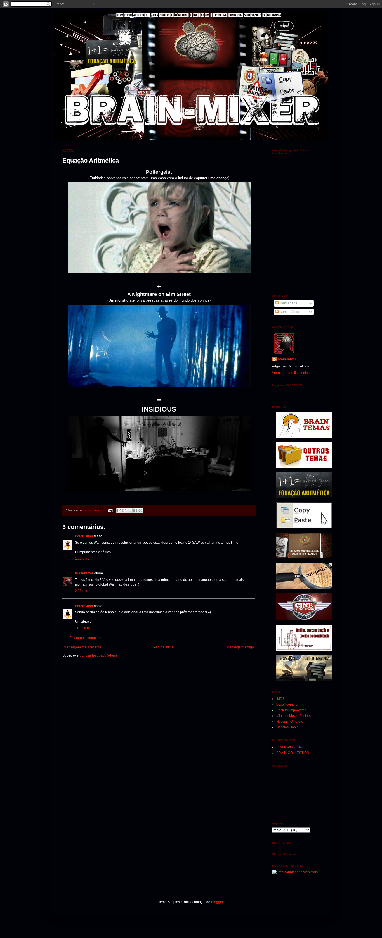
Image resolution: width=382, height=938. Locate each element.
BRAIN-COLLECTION (292, 753)
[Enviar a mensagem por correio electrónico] (110, 510)
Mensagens (288, 303)
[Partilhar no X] (130, 510)
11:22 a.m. (83, 628)
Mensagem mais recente (82, 647)
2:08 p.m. (82, 591)
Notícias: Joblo (287, 727)
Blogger (217, 902)
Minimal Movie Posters (293, 716)
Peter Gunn (84, 536)
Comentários (289, 312)
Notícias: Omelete (289, 722)
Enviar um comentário (86, 638)
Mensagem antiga (240, 647)
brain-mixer (84, 573)
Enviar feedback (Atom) (99, 655)
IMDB (280, 699)
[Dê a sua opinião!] (124, 510)
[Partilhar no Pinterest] (140, 510)
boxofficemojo (287, 705)
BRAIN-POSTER (288, 747)
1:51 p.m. (82, 558)
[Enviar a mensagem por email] (119, 510)
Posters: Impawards (291, 710)
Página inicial (164, 647)
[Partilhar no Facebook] (135, 510)
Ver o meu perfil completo (291, 373)
